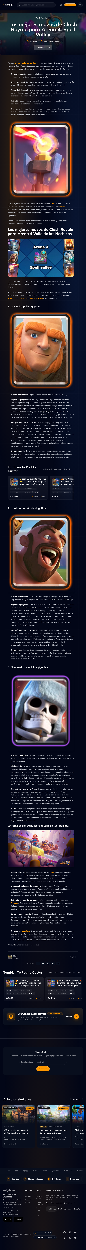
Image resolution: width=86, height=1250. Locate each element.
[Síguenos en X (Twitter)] (70, 1238)
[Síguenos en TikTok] (64, 1238)
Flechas (14, 903)
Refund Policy (38, 1209)
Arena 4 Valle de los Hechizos (27, 63)
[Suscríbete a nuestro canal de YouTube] (75, 1238)
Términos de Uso (39, 1197)
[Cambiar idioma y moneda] (61, 5)
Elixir (52, 872)
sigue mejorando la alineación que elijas (25, 298)
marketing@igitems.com (11, 1214)
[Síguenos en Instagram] (70, 1232)
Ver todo (76, 1099)
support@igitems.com (66, 1203)
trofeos (61, 207)
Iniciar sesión (70, 5)
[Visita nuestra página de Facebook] (64, 1232)
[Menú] (80, 4)
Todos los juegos (28, 1201)
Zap (52, 204)
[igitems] (8, 4)
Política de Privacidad (39, 1203)
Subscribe (43, 1069)
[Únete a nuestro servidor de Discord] (75, 1232)
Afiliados (28, 1196)
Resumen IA (43, 47)
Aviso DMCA (38, 1215)
